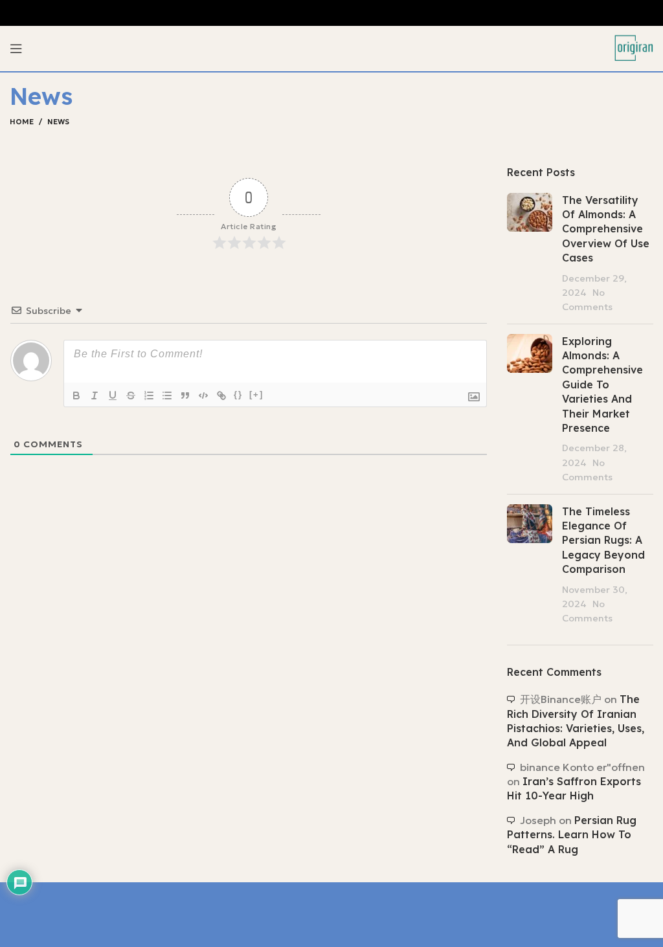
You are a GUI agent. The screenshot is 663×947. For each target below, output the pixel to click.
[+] (256, 394)
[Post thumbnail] (529, 253)
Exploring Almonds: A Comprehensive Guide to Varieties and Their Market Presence (602, 384)
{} (238, 394)
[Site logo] (633, 47)
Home (22, 121)
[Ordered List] (149, 395)
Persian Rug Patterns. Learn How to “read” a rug (571, 835)
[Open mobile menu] (16, 48)
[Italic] (94, 395)
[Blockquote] (185, 395)
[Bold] (76, 395)
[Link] (221, 395)
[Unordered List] (167, 395)
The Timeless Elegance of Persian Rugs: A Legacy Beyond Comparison (603, 540)
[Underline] (113, 395)
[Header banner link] (331, 13)
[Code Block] (203, 395)
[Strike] (131, 395)
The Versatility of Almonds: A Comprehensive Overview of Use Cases (605, 229)
